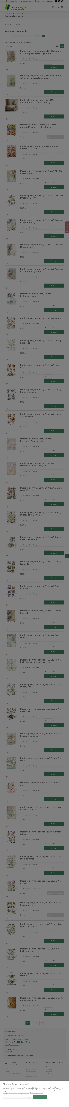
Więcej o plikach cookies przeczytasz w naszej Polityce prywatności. (23, 1093)
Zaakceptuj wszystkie (40, 1097)
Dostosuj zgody (27, 1097)
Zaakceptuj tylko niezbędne (12, 1097)
